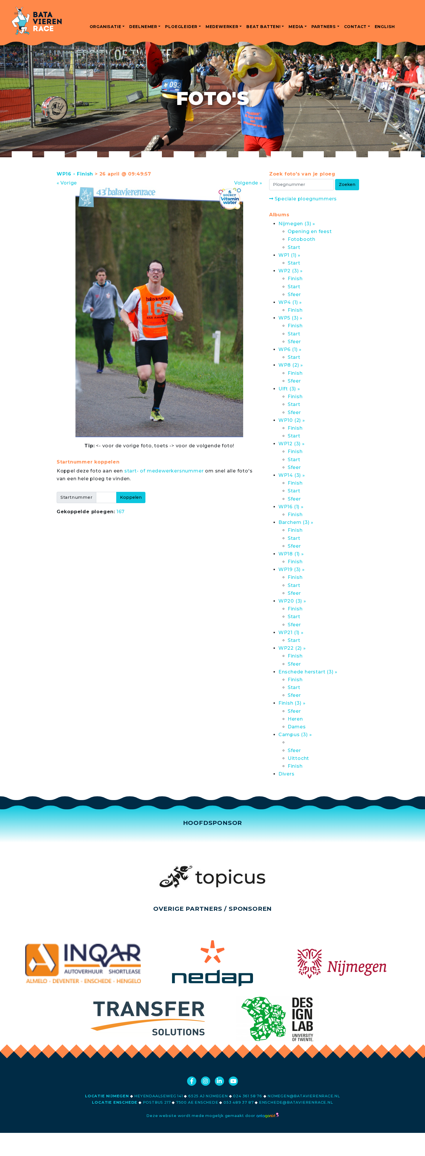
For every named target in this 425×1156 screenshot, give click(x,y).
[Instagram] (205, 1081)
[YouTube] (233, 1081)
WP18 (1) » (291, 554)
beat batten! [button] (263, 26)
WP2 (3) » (290, 271)
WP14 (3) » (291, 475)
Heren (295, 719)
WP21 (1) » (291, 632)
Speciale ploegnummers (305, 199)
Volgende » (248, 183)
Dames (297, 727)
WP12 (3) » (291, 443)
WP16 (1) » (291, 506)
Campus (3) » (295, 734)
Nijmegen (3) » (296, 223)
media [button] (296, 26)
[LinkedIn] (219, 1081)
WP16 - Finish (75, 174)
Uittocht (298, 758)
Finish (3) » (292, 703)
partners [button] (323, 26)
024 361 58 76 (247, 1096)
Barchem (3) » (295, 522)
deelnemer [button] (143, 26)
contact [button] (355, 26)
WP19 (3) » (291, 569)
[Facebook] (191, 1081)
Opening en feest (310, 231)
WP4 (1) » (290, 302)
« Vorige (67, 183)
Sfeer (294, 294)
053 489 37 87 (238, 1102)
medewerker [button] (222, 26)
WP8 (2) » (290, 365)
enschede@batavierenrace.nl (296, 1102)
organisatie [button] (105, 26)
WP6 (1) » (290, 349)
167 (121, 511)
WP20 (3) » (292, 601)
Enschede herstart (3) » (307, 672)
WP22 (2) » (292, 648)
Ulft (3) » (289, 389)
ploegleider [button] (181, 26)
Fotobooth (301, 239)
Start (294, 247)
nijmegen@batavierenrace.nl (303, 1096)
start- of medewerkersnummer (164, 471)
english (385, 26)
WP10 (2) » (291, 420)
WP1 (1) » (289, 255)
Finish (295, 278)
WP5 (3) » (290, 318)
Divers (286, 774)
